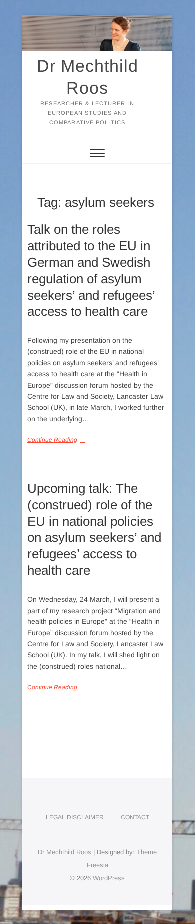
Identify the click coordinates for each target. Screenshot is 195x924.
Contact (135, 817)
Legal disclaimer (75, 817)
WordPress (109, 878)
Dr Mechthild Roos (87, 76)
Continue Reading (53, 439)
